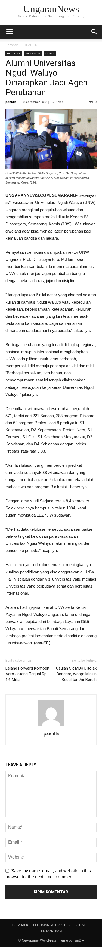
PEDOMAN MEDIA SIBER (51, 925)
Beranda (11, 44)
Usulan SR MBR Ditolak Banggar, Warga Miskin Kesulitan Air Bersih (76, 674)
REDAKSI (81, 925)
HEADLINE (31, 44)
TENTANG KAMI (51, 930)
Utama (49, 53)
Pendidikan (33, 53)
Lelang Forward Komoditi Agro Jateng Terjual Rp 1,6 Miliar (27, 674)
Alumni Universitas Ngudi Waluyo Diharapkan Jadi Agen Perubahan (46, 77)
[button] (94, 32)
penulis (10, 102)
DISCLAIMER (18, 925)
